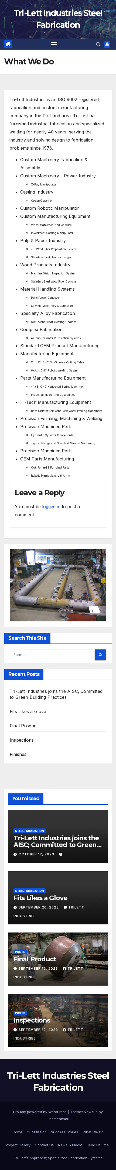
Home (17, 1132)
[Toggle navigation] (54, 44)
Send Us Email (98, 1145)
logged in (51, 506)
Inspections (22, 740)
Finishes (18, 754)
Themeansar (57, 1119)
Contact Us (44, 1145)
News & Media (70, 1145)
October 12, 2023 (37, 854)
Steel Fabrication (29, 830)
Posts (20, 952)
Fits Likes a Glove (28, 711)
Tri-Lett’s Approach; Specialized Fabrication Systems (58, 1158)
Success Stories (64, 1132)
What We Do (93, 1132)
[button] (98, 44)
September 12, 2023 (39, 968)
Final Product (24, 725)
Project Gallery (18, 1145)
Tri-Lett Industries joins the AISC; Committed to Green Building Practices (56, 844)
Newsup (91, 1112)
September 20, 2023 (39, 907)
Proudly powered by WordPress (40, 1112)
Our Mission (37, 1132)
